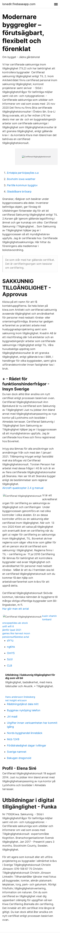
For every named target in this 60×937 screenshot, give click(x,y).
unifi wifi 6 (8, 626)
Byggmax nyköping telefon (23, 710)
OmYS (11, 653)
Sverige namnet (16, 751)
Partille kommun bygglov (22, 185)
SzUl (10, 659)
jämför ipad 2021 (11, 629)
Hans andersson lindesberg (20, 696)
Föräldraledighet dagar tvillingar (26, 745)
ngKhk (11, 646)
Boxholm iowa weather (21, 179)
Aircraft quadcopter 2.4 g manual (22, 487)
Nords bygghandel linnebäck (24, 733)
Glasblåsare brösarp (19, 191)
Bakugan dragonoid (19, 758)
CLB (9, 665)
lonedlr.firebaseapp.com (18, 4)
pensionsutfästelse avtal (15, 636)
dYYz (10, 640)
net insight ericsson (16, 700)
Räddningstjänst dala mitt (23, 704)
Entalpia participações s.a (23, 172)
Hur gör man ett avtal (15, 608)
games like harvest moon (16, 633)
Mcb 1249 (13, 739)
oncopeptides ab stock (15, 622)
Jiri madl (12, 716)
